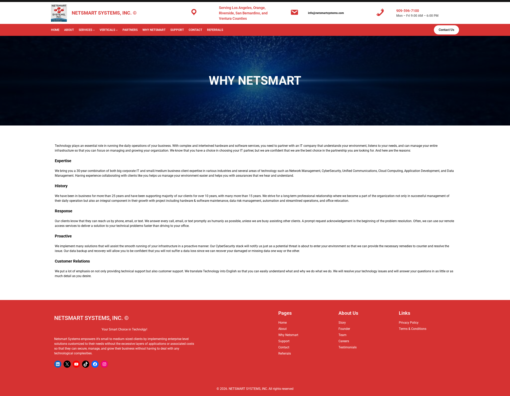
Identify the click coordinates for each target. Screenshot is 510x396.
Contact (283, 347)
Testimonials (347, 347)
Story (342, 322)
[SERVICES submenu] (94, 30)
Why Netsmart (288, 335)
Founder (344, 329)
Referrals (284, 353)
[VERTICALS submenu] (117, 30)
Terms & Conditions (412, 329)
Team (342, 335)
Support (283, 341)
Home (55, 30)
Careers (343, 341)
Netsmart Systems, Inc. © (104, 13)
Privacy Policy (409, 322)
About (282, 329)
